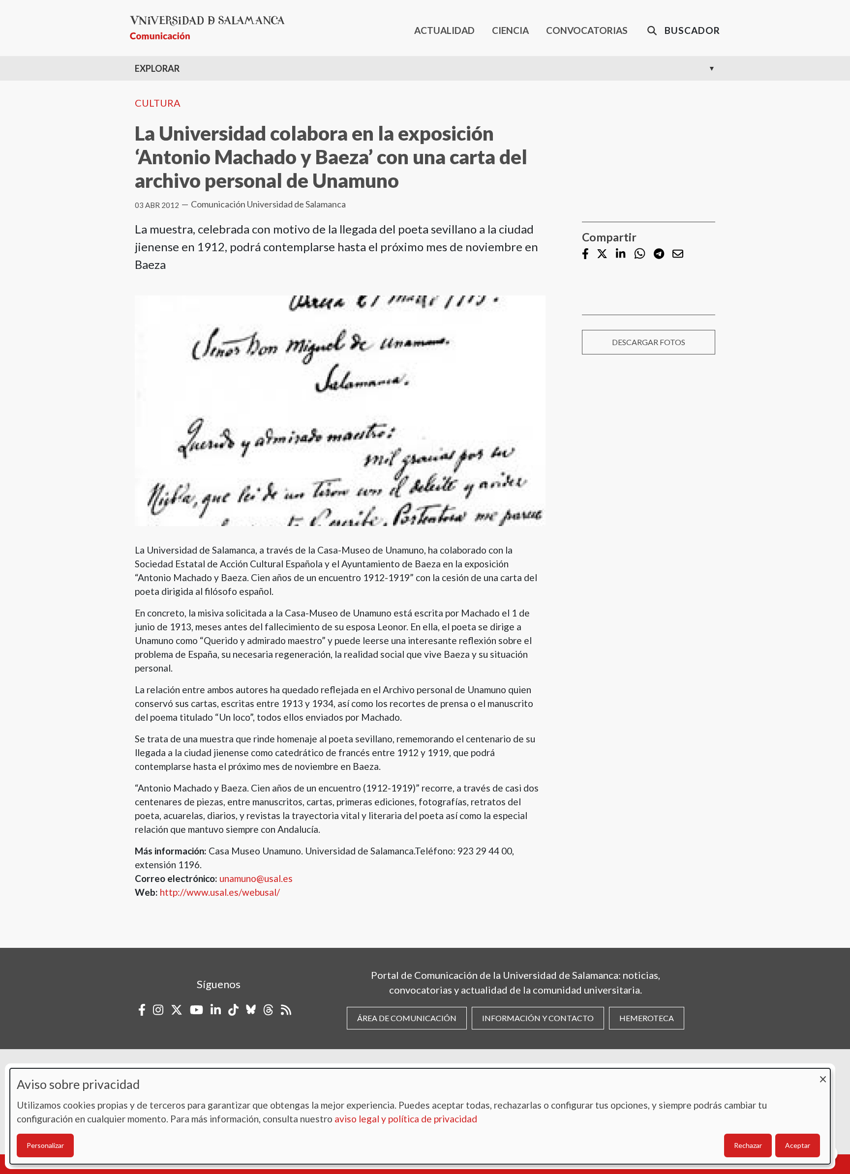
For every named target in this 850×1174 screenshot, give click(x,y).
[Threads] (268, 1010)
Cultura (158, 103)
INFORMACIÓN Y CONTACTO (538, 1018)
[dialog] (420, 1116)
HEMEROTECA (646, 1018)
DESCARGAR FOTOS (648, 342)
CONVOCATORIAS (587, 30)
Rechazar (748, 1145)
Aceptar (797, 1145)
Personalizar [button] (45, 1145)
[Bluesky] (251, 1010)
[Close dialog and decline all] (823, 1074)
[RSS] (286, 1010)
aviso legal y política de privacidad (405, 1118)
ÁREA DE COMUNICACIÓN (406, 1018)
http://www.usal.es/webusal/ (220, 892)
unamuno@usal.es (256, 878)
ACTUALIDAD (444, 30)
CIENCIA (510, 30)
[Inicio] (211, 28)
